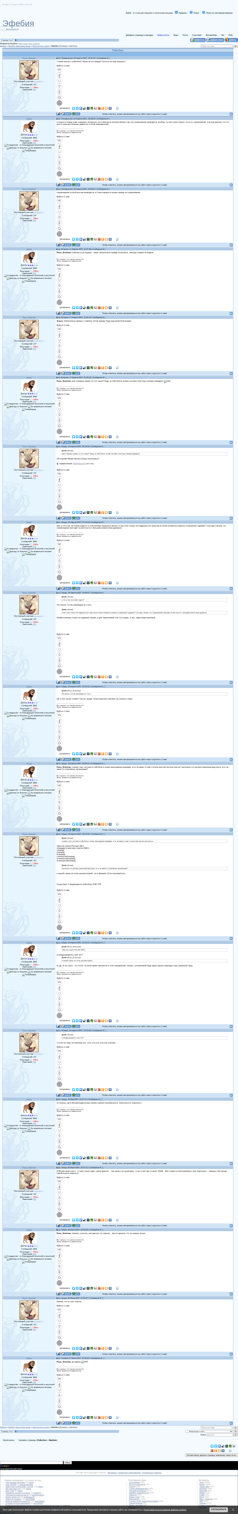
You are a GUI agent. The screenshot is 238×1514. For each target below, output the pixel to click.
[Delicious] (84, 108)
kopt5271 (37, 1493)
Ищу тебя (10, 1491)
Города (132, 1486)
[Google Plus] (99, 108)
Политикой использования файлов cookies (165, 1510)
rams (201, 1482)
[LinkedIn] (81, 108)
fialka (20, 44)
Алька (25, 44)
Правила (182, 13)
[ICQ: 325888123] (76, 184)
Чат (222, 35)
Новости (133, 1495)
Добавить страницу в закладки (139, 35)
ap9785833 (30, 1499)
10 (104, 686)
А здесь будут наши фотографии (143, 1501)
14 (105, 1030)
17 (103, 1230)
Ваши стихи (134, 1497)
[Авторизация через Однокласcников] (59, 92)
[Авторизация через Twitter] (59, 103)
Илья (201, 1497)
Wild (201, 1501)
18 (103, 1298)
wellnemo (67, 1505)
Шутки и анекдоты (137, 1484)
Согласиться (218, 1509)
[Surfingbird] (77, 108)
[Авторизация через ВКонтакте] (59, 69)
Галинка (202, 1503)
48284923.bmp (79, 464)
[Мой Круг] (117, 108)
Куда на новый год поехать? (18, 1501)
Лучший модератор (137, 1491)
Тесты (185, 35)
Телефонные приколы (152, 1473)
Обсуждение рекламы (15, 1482)
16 (102, 1167)
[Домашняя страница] (66, 113)
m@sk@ (203, 1488)
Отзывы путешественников (18, 1503)
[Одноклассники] (103, 108)
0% (34, 90)
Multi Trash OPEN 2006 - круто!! (19, 1487)
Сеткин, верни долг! (207, 1505)
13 (104, 943)
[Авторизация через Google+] (59, 97)
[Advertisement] (170, 24)
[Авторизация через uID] (59, 80)
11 (104, 763)
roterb (31, 1482)
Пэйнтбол (55, 46)
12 (104, 834)
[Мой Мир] (88, 108)
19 (104, 1358)
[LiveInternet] (95, 108)
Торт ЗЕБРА (11, 1484)
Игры (175, 35)
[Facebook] (114, 108)
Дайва (202, 1493)
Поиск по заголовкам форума (219, 13)
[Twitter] (73, 108)
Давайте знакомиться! (139, 1493)
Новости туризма (13, 1499)
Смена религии (136, 1503)
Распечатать (8, 1440)
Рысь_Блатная (34, 44)
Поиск (196, 13)
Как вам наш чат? (13, 1489)
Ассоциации (134, 1482)
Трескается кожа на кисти (17, 1495)
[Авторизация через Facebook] (59, 75)
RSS (230, 35)
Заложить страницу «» (38, 1440)
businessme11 (38, 1495)
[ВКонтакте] (110, 108)
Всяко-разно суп (13, 1497)
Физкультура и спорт (40, 46)
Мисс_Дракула (205, 1499)
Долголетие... (135, 1499)
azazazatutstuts (26, 1484)
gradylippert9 (29, 1497)
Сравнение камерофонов (129, 1473)
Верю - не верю (136, 1505)
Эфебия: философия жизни (19, 46)
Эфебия (3, 46)
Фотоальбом (211, 35)
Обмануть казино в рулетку (18, 1493)
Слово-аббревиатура (138, 1488)
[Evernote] (92, 108)
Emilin (201, 1495)
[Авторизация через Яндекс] (59, 86)
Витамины (112, 1473)
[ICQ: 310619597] (76, 113)
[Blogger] (106, 108)
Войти (128, 13)
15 (101, 1099)
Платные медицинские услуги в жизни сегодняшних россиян (32, 1505)
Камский (203, 1491)
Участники (196, 35)
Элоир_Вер (204, 1486)
